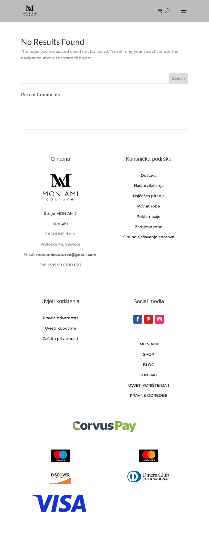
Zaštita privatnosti (60, 338)
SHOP (148, 354)
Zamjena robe (148, 226)
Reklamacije (149, 216)
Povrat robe (148, 206)
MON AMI (149, 344)
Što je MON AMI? (60, 213)
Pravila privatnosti (60, 317)
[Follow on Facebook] (137, 319)
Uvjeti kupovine (60, 328)
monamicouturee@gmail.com (66, 254)
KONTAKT (148, 375)
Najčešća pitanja (149, 195)
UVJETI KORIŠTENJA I (148, 385)
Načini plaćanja (149, 185)
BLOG (148, 364)
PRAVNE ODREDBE (148, 395)
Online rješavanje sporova (148, 236)
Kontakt (60, 223)
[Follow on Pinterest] (148, 319)
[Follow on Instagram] (159, 319)
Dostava (148, 175)
